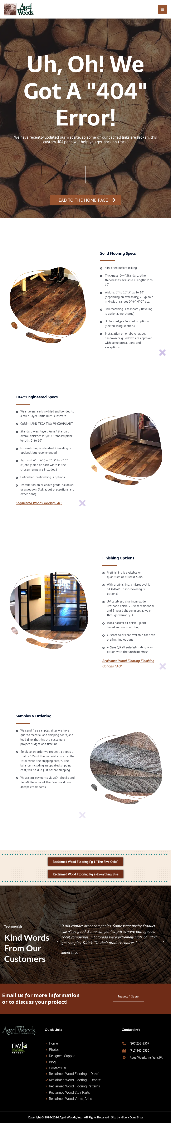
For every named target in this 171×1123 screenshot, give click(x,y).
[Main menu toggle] (162, 9)
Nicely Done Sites (132, 1117)
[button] (57, 941)
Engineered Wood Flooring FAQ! (39, 503)
